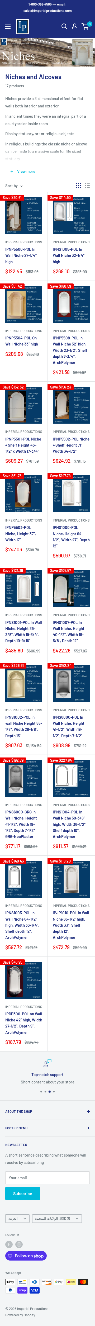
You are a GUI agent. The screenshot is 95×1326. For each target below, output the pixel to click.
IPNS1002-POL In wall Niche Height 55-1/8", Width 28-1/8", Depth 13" (23, 726)
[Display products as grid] (78, 185)
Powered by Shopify (20, 1315)
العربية (13, 1218)
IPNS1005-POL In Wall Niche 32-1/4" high (68, 255)
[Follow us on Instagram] (19, 1244)
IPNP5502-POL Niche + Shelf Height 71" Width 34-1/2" (71, 445)
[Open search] (64, 26)
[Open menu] (8, 27)
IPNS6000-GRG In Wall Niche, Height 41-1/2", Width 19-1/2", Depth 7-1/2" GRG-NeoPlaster (21, 824)
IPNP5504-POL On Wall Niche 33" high (21, 340)
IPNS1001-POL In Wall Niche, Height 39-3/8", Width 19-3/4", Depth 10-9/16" (23, 631)
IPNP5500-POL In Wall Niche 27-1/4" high (21, 255)
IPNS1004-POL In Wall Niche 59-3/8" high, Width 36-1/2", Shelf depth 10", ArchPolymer (70, 824)
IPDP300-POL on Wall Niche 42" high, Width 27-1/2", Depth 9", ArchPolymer (23, 1023)
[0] (85, 26)
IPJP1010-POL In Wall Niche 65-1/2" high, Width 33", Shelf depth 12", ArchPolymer (71, 925)
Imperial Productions (23, 242)
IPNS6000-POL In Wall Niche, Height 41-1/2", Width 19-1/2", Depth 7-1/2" (68, 726)
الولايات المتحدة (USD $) (52, 1218)
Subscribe (22, 1193)
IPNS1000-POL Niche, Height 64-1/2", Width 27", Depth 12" (71, 536)
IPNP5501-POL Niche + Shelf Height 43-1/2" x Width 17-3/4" (23, 445)
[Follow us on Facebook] (9, 1244)
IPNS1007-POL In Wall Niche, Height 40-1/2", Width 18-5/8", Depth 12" (68, 631)
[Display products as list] (87, 185)
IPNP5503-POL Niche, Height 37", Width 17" (20, 533)
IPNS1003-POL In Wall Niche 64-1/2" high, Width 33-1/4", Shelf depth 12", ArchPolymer (22, 925)
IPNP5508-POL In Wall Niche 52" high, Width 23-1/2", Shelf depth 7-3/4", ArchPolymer (70, 350)
